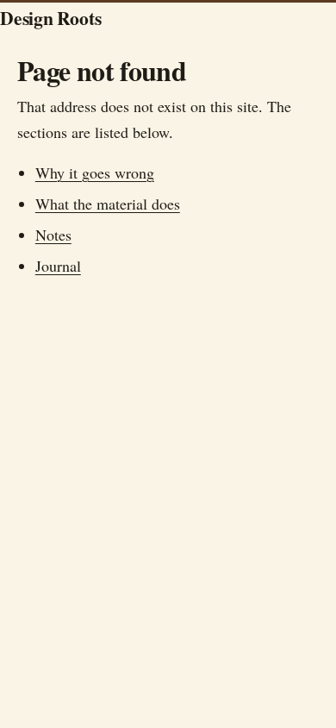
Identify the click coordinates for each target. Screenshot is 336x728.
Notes (53, 234)
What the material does (107, 203)
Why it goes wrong (94, 172)
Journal (58, 265)
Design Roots (50, 17)
